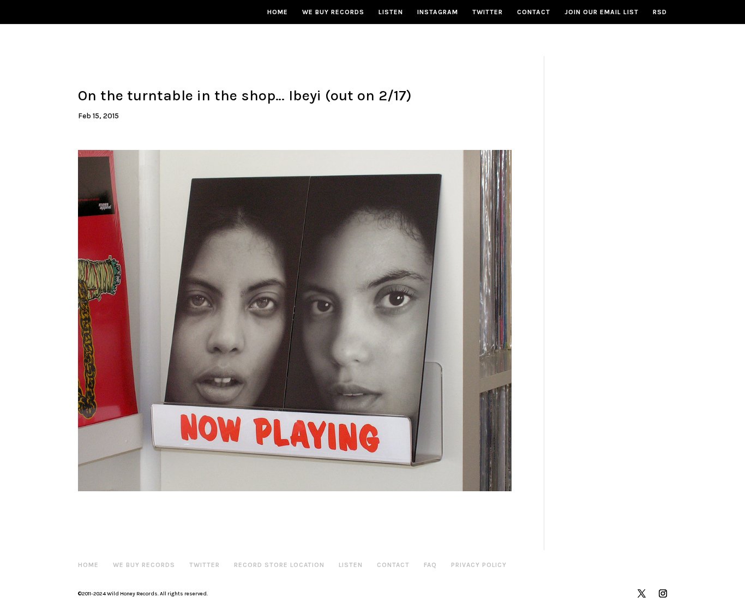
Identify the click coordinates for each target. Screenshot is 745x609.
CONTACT (533, 12)
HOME (277, 12)
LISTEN (390, 12)
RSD (660, 12)
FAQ (430, 565)
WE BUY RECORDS (333, 12)
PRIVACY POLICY (479, 565)
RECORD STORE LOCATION (279, 565)
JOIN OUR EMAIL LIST (601, 12)
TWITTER (487, 12)
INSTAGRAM (437, 12)
